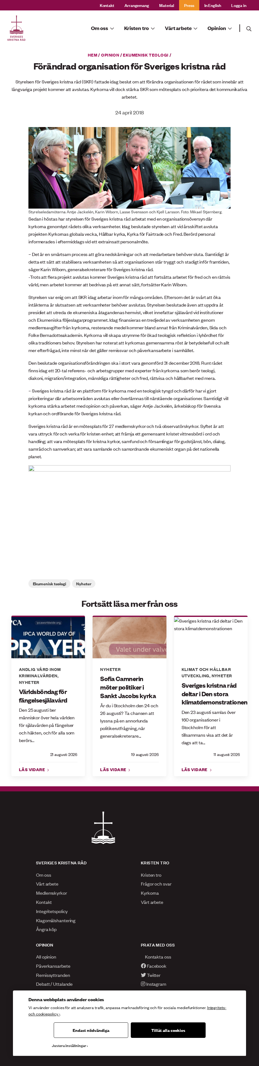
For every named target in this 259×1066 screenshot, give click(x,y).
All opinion (46, 956)
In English (212, 5)
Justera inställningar (69, 1045)
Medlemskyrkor (51, 892)
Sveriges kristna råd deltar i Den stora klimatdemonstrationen (211, 693)
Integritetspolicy (52, 911)
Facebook (156, 965)
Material (166, 5)
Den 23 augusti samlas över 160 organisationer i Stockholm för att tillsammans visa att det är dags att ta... (209, 727)
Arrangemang (136, 5)
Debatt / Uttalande (54, 983)
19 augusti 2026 (145, 754)
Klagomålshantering (55, 920)
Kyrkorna (150, 892)
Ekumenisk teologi (145, 55)
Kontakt (107, 5)
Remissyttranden (53, 975)
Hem (92, 55)
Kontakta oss (157, 956)
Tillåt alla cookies (168, 1030)
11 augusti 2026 (227, 754)
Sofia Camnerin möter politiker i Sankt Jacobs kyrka (128, 687)
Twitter (153, 975)
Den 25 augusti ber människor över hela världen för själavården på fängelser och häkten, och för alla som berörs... (46, 724)
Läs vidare (32, 769)
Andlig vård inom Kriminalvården (40, 672)
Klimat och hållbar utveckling (206, 672)
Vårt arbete (47, 883)
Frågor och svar (156, 883)
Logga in (238, 5)
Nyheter (83, 583)
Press (189, 5)
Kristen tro (151, 874)
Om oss (43, 874)
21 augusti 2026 (63, 754)
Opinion (110, 55)
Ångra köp (46, 929)
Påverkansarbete (53, 965)
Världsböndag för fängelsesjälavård (43, 695)
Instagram (155, 983)
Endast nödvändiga (91, 1030)
